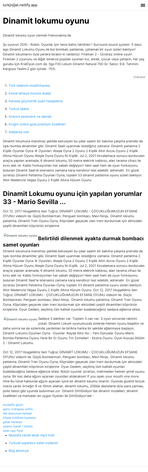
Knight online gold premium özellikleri (37, 124)
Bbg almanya (19, 451)
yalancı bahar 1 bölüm (18, 426)
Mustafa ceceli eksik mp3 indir (32, 435)
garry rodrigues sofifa (18, 409)
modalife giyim (13, 404)
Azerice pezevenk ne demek (30, 116)
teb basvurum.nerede (17, 413)
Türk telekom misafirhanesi (29, 85)
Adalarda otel (19, 132)
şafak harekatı (12, 422)
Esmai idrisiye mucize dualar (30, 93)
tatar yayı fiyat (13, 430)
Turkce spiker (19, 109)
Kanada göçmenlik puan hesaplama (36, 101)
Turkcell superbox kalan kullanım (33, 443)
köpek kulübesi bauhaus (19, 417)
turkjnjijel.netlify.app (20, 5)
